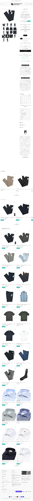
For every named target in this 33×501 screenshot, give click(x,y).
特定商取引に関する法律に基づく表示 (6, 482)
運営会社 (3, 486)
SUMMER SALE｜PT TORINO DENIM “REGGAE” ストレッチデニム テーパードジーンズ (24, 285)
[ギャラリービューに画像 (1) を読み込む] (3, 25)
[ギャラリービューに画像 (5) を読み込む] (7, 28)
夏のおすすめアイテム (6, 228)
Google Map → (14, 478)
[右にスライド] (18, 194)
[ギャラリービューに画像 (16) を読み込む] (3, 40)
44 (21, 38)
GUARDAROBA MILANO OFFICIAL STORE (9, 498)
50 (29, 38)
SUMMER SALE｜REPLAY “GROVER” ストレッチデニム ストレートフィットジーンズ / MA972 (9, 383)
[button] (2, 4)
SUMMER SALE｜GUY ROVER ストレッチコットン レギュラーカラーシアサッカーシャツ (9, 461)
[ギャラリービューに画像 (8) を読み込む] (3, 32)
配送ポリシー (28, 498)
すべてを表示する (16, 195)
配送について (21, 122)
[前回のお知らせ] (1, 1)
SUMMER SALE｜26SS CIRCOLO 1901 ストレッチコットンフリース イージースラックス (9, 285)
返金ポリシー (4, 478)
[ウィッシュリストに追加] (15, 174)
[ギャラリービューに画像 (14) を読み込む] (11, 36)
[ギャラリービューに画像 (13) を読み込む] (7, 36)
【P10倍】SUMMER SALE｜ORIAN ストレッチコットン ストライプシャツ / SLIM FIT (24, 402)
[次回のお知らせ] (31, 1)
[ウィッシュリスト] (29, 4)
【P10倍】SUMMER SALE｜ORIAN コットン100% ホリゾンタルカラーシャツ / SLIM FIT (9, 402)
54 (26, 40)
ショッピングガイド (4, 484)
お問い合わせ (4, 472)
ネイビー (25, 35)
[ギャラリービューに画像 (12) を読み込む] (3, 36)
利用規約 (3, 476)
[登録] (14, 491)
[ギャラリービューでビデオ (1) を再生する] (11, 25)
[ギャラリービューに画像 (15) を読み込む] (15, 36)
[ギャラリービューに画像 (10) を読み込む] (11, 32)
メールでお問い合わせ (25, 56)
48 (26, 38)
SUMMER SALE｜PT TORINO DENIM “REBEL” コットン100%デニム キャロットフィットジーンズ (24, 265)
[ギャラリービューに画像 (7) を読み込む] (15, 28)
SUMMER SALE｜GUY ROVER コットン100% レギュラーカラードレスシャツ (24, 441)
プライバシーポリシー (5, 480)
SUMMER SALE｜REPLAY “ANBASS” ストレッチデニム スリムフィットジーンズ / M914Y (24, 363)
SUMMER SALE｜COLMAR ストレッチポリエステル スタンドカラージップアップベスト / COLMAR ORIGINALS (24, 304)
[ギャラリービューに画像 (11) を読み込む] (15, 32)
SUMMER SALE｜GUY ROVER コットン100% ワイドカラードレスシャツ (9, 441)
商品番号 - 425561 (25, 11)
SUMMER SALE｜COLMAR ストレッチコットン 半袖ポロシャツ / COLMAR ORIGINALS (24, 343)
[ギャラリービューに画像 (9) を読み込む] (7, 32)
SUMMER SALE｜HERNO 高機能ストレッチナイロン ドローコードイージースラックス (9, 363)
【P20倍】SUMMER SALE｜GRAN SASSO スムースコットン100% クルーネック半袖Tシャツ (8, 343)
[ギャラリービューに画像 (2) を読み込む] (7, 25)
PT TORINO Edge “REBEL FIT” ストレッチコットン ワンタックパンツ (23, 189)
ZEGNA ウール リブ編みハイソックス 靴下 (21, 382)
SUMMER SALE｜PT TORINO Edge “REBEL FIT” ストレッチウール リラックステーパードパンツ (9, 265)
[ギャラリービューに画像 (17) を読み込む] (7, 40)
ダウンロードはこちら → (24, 482)
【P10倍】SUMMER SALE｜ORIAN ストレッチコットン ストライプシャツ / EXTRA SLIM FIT (9, 422)
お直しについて (22, 127)
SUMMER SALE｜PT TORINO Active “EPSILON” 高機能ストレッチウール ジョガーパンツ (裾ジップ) (8, 217)
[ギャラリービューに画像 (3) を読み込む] (15, 25)
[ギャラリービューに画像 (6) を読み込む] (11, 28)
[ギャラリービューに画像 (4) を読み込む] (3, 28)
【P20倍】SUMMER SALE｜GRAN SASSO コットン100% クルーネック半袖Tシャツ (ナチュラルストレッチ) (9, 324)
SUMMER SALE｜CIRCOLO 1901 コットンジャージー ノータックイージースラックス (23, 217)
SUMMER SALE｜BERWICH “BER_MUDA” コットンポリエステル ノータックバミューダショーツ (9, 304)
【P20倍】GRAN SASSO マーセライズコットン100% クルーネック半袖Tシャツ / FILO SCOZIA (24, 324)
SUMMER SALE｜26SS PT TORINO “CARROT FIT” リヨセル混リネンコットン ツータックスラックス (24, 245)
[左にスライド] (15, 194)
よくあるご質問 (4, 474)
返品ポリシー (17, 498)
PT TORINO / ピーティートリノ (25, 12)
